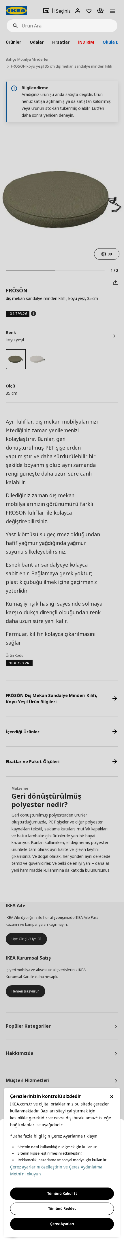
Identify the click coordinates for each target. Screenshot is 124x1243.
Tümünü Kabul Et (62, 1193)
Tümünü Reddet (62, 1208)
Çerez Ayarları (62, 1223)
